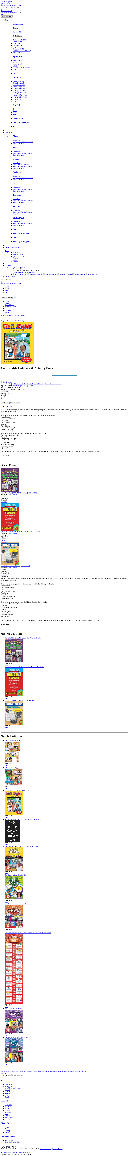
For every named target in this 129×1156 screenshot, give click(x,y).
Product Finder (9, 305)
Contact (3, 3)
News (7, 1127)
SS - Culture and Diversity (35, 384)
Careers (15, 262)
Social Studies (17, 60)
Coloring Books (27, 386)
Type (14, 109)
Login (7, 287)
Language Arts (17, 64)
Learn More (16, 140)
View (6, 665)
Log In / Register (6, 2)
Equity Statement (18, 256)
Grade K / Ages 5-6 (19, 83)
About (7, 251)
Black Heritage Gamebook (13, 1008)
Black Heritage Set (11, 767)
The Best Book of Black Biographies (16, 1037)
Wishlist (7, 290)
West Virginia (18, 218)
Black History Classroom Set (14, 740)
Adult (15, 101)
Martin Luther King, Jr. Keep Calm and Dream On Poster (23, 819)
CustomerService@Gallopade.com (24, 272)
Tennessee (17, 195)
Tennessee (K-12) (18, 49)
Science (15, 62)
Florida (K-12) (17, 42)
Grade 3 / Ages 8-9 (19, 88)
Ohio (15, 183)
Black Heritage (20, 315)
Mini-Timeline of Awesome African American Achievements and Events (28, 933)
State (14, 114)
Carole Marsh (12, 494)
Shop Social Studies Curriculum (23, 142)
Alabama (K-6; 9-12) (19, 40)
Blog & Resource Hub (12, 247)
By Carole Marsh (6, 382)
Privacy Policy (12, 1152)
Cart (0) (7, 292)
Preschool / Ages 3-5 (19, 81)
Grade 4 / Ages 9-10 (19, 90)
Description (8, 406)
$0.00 (10, 3)
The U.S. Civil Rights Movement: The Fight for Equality (19, 493)
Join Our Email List (19, 267)
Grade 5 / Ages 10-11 (20, 92)
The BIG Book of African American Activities (19, 904)
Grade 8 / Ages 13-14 (20, 97)
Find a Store (18, 118)
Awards (15, 258)
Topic (15, 111)
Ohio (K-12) (17, 47)
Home (7, 303)
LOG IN (7, 1119)
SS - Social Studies (20, 384)
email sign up (5, 1073)
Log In (16, 229)
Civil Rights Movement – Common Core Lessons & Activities (20, 531)
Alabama (17, 136)
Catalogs (15, 260)
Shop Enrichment (18, 143)
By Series (10, 315)
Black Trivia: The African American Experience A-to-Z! (23, 846)
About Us (16, 252)
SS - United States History (53, 384)
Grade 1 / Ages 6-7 (19, 85)
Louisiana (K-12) (18, 45)
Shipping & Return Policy (13, 1142)
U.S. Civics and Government (22, 67)
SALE (7, 1097)
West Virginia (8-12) (19, 52)
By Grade (17, 77)
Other (15, 69)
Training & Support (21, 233)
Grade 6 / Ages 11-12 (20, 94)
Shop (6, 20)
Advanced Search (6, 11)
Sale (14, 73)
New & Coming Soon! (22, 122)
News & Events (18, 254)
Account (7, 288)
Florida (16, 147)
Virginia (16, 206)
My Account (9, 1140)
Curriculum (18, 24)
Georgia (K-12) (18, 43)
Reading (15, 66)
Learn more (8, 1105)
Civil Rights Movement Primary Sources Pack (15, 566)
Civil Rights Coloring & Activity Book (17, 790)
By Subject (17, 56)
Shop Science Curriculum (21, 164)
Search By (17, 105)
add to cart (4, 502)
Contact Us (8, 265)
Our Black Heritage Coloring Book (16, 875)
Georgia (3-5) (17, 32)
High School (17, 99)
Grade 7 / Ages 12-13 (20, 96)
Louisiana (17, 172)
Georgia (16, 159)
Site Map (4, 1152)
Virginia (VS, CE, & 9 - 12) (22, 51)
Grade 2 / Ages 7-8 (19, 87)
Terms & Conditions (24, 1152)
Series (15, 112)
